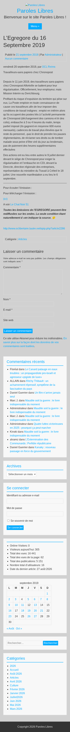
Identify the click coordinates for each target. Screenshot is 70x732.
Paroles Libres (35, 10)
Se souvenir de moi (22, 520)
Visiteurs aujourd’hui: (22, 549)
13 (35, 605)
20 (35, 610)
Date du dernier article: (23, 569)
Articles (22, 239)
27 (35, 616)
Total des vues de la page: (25, 557)
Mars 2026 (16, 708)
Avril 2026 (16, 681)
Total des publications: (23, 561)
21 (41, 610)
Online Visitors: (19, 545)
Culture (14, 685)
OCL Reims (48, 66)
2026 (13, 666)
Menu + (35, 26)
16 (9, 610)
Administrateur (53, 54)
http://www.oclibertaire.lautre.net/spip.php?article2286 (34, 228)
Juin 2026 (15, 701)
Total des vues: (19, 553)
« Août (10, 628)
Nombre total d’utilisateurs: (25, 565)
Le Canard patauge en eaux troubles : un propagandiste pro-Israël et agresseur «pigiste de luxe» (33, 373)
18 (22, 610)
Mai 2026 (15, 705)
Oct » (19, 628)
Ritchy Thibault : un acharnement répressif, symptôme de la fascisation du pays (32, 385)
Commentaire (12, 267)
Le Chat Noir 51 (19, 204)
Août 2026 (16, 673)
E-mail (7, 309)
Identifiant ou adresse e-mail (23, 495)
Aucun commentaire (16, 58)
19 (29, 610)
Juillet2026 (16, 697)
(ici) (5, 199)
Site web (8, 320)
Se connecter (15, 527)
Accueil (14, 669)
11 (22, 605)
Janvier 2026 (17, 693)
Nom (6, 299)
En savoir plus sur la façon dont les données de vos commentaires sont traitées (35, 342)
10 (16, 605)
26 (29, 616)
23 (9, 616)
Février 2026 (17, 689)
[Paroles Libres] (35, 5)
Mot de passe (14, 508)
